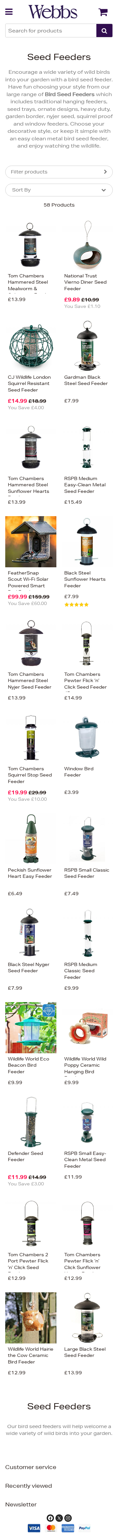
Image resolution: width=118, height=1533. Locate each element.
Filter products (29, 172)
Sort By (21, 190)
